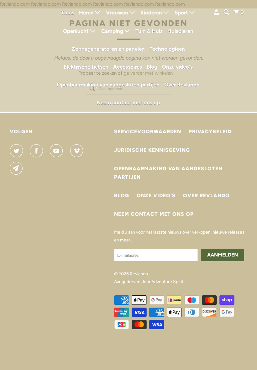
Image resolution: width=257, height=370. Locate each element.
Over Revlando (182, 85)
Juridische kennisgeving (152, 150)
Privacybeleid (210, 132)
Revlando (139, 274)
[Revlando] (27, 56)
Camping (112, 31)
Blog (152, 67)
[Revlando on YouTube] (58, 150)
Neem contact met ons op (128, 102)
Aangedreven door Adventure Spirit (148, 281)
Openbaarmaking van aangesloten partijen (108, 85)
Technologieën (167, 49)
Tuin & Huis (149, 31)
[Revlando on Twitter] (17, 150)
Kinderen (151, 12)
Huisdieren (180, 31)
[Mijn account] (216, 12)
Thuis (67, 12)
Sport (182, 12)
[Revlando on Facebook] (37, 150)
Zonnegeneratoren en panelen (108, 49)
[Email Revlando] (17, 168)
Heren (87, 12)
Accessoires (127, 67)
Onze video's (177, 67)
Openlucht (76, 31)
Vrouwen (117, 12)
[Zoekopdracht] (227, 12)
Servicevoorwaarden (147, 132)
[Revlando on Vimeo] (78, 150)
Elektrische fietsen (86, 67)
